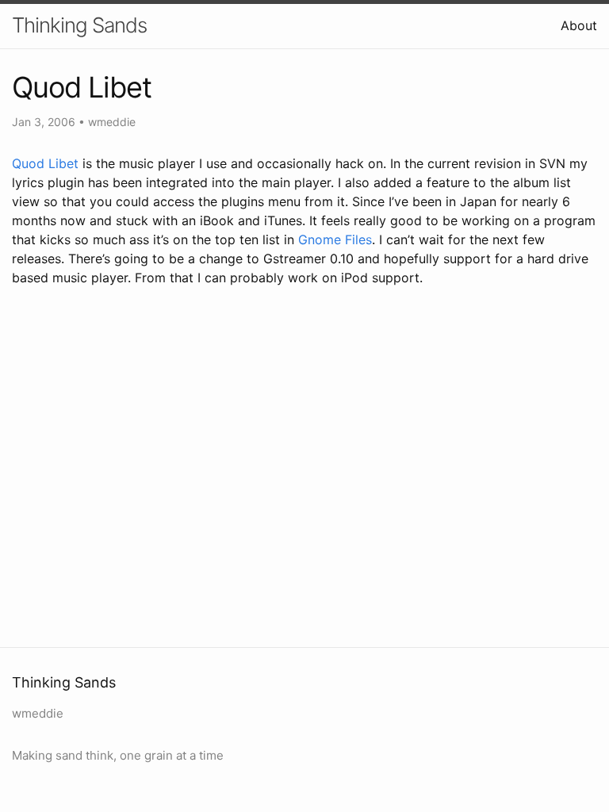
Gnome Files (335, 239)
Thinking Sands (79, 25)
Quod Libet (45, 163)
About (579, 25)
